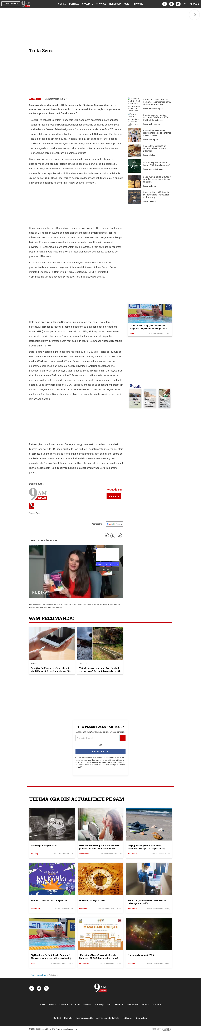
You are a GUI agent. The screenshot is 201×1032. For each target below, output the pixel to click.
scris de (156, 333)
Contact (57, 1018)
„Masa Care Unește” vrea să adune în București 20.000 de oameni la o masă (98, 957)
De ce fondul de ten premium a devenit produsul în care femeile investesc (99, 847)
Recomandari (84, 854)
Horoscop (115, 4)
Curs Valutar (142, 1018)
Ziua (37, 513)
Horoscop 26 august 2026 (44, 845)
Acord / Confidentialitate (107, 1018)
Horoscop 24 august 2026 (141, 955)
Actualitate (35, 99)
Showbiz (101, 4)
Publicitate (128, 1018)
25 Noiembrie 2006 (55, 99)
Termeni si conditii (84, 1018)
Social (62, 4)
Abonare (194, 4)
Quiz (126, 4)
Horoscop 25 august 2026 (92, 900)
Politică (74, 4)
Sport (132, 333)
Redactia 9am (115, 489)
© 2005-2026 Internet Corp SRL (42, 1029)
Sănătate (87, 4)
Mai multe (113, 496)
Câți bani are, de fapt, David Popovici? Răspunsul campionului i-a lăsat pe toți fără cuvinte (149, 328)
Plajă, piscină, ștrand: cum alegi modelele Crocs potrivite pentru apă (146, 847)
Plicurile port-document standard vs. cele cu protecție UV (147, 902)
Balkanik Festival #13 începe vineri (50, 900)
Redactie (138, 4)
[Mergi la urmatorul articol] (194, 14)
